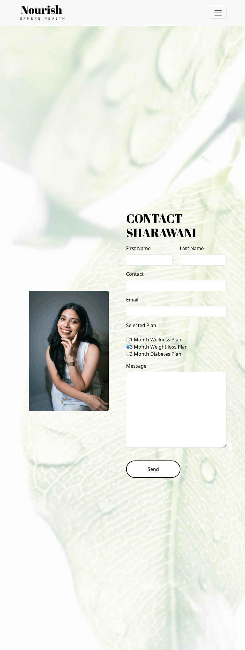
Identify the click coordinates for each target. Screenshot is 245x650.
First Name (138, 248)
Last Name (192, 248)
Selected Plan (141, 325)
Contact (135, 274)
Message (136, 366)
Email (132, 299)
